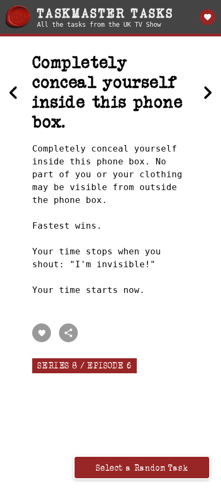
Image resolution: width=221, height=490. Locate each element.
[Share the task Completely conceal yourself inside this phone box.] (68, 332)
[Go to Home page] (18, 16)
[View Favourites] (208, 17)
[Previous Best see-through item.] (13, 92)
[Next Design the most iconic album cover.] (207, 92)
